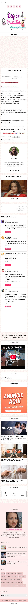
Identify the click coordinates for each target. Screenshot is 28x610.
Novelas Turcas (5, 582)
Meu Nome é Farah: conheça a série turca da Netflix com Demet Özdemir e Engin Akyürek (17, 555)
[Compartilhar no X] (16, 137)
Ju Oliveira (8, 237)
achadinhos (9, 585)
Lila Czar (7, 270)
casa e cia (20, 573)
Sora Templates (13, 600)
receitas (3, 576)
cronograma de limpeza (16, 582)
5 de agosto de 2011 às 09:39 (11, 291)
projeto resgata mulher (20, 585)
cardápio (19, 579)
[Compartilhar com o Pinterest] (19, 137)
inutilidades (7, 76)
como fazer (15, 576)
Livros (8, 576)
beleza (3, 573)
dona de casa (9, 573)
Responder (8, 232)
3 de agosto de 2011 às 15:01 (11, 222)
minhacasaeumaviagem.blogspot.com (15, 253)
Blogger (21, 337)
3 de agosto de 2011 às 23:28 (11, 271)
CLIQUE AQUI (21, 133)
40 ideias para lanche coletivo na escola (17, 547)
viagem (3, 585)
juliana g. (7, 290)
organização (12, 579)
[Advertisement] (14, 54)
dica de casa (4, 579)
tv (15, 573)
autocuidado (22, 576)
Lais (6, 220)
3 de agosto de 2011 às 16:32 (11, 238)
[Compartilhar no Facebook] (17, 137)
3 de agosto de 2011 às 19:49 (11, 255)
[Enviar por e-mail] (13, 137)
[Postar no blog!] (14, 137)
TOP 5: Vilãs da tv (14, 198)
